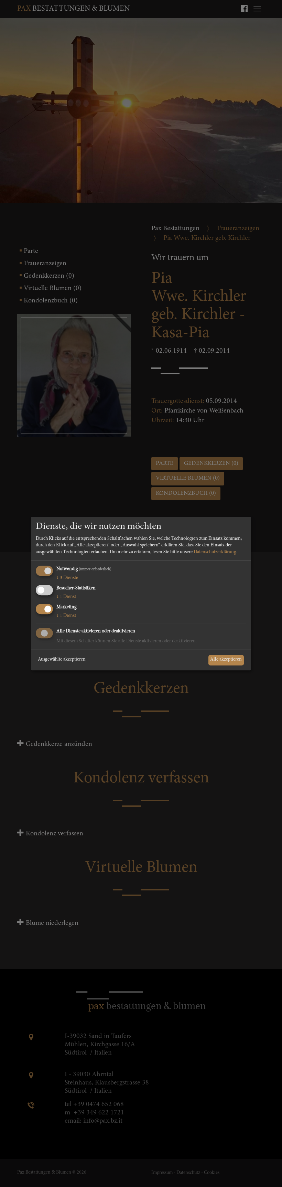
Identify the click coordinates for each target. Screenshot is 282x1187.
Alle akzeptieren (226, 659)
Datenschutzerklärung (215, 552)
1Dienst (66, 597)
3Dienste (67, 578)
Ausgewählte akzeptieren (62, 659)
